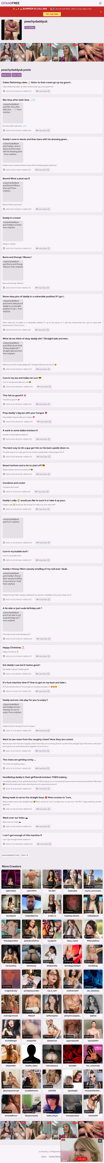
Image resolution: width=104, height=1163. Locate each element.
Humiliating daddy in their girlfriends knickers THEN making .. (35, 777)
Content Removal (56, 1156)
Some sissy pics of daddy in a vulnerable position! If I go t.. (34, 296)
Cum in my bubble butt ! (15, 551)
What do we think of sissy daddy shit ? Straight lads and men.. (36, 338)
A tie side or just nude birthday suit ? (22, 608)
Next (23, 855)
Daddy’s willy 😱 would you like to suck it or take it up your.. (34, 500)
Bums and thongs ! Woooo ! (17, 257)
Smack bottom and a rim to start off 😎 (24, 465)
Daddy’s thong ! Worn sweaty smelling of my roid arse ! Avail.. (35, 568)
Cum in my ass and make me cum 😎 (22, 377)
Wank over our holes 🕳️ (15, 817)
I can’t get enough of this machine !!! (22, 835)
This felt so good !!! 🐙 (14, 395)
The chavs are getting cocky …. (19, 759)
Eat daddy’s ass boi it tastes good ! (21, 665)
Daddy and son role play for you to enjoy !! (25, 700)
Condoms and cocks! (14, 482)
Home (43, 1156)
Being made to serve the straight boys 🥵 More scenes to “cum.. (37, 797)
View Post (43, 91)
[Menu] (100, 3)
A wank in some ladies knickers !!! (20, 430)
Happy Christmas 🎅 (13, 647)
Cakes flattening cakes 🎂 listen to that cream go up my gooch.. (37, 82)
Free (10, 3)
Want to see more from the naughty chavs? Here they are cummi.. (38, 739)
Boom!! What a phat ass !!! (16, 178)
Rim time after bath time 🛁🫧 (19, 99)
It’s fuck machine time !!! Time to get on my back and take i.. (35, 682)
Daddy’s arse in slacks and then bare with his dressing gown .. (36, 139)
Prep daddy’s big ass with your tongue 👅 (25, 412)
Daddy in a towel (11, 217)
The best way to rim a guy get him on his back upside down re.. (36, 447)
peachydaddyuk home (10, 855)
